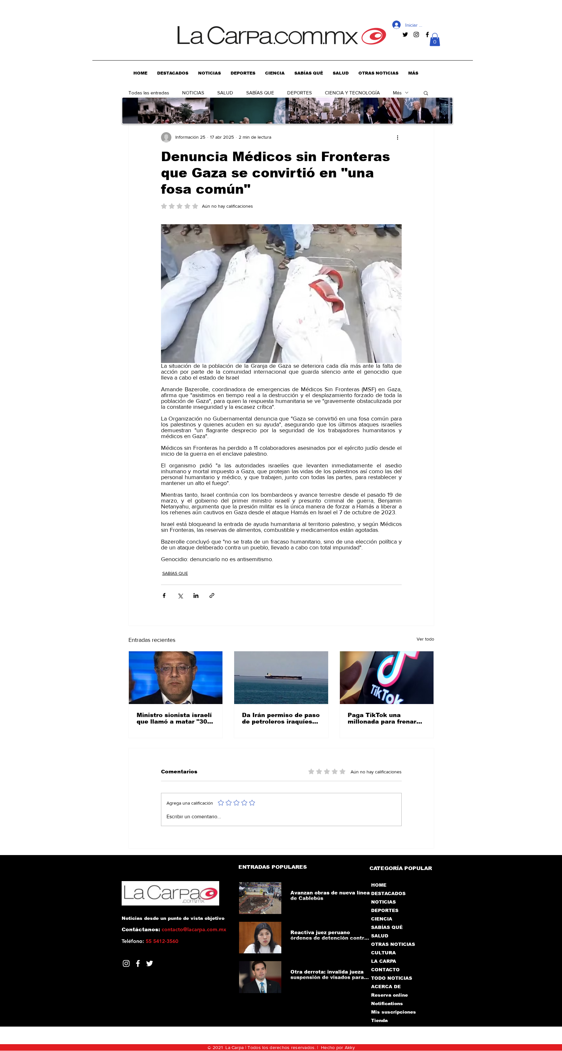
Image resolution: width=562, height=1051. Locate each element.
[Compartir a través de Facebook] (164, 595)
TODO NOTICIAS (391, 978)
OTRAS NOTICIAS (393, 944)
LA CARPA (383, 961)
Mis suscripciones (393, 1012)
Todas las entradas (148, 92)
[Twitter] (149, 963)
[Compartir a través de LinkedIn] (196, 595)
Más (397, 92)
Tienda (379, 1020)
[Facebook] (137, 963)
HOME (378, 885)
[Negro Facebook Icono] (427, 34)
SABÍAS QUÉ (387, 927)
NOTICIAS (193, 92)
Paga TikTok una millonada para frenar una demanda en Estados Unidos (382, 718)
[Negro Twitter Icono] (405, 34)
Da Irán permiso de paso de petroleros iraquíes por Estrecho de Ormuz (281, 718)
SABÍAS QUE (260, 92)
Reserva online (389, 995)
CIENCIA (381, 918)
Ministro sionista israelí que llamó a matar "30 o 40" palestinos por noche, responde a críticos (175, 718)
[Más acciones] (398, 137)
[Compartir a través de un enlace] (212, 595)
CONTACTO (385, 969)
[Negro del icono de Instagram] (416, 34)
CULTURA (383, 952)
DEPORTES (299, 92)
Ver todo (425, 639)
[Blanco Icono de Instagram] (126, 963)
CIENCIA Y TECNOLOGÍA (352, 92)
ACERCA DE (386, 986)
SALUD (225, 92)
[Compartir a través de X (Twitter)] (180, 595)
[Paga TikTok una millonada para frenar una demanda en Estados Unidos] (387, 677)
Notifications (387, 1003)
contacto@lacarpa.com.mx (194, 929)
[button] (434, 39)
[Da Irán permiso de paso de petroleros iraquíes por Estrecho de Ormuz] (281, 677)
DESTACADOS (388, 893)
